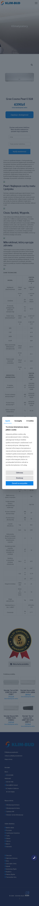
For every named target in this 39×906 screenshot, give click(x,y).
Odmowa (19, 473)
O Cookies (30, 421)
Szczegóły (18, 421)
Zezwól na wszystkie (19, 483)
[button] (34, 858)
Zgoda (7, 421)
